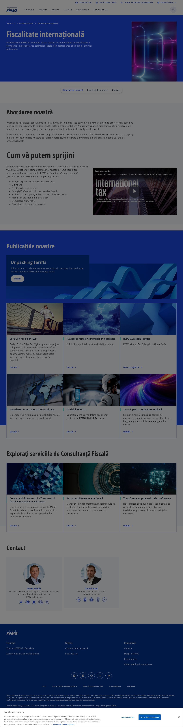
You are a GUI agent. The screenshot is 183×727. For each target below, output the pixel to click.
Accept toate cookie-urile (149, 717)
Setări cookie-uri (127, 717)
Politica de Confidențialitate (63, 724)
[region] (91, 717)
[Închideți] (179, 717)
